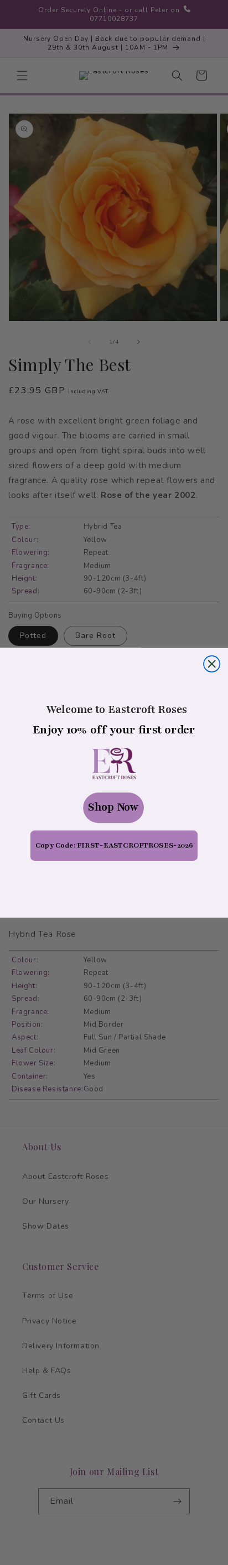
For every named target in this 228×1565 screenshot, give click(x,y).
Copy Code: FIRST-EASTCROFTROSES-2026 (114, 845)
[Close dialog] (212, 664)
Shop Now (113, 807)
